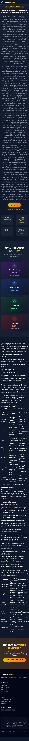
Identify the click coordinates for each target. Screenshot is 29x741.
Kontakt (3, 697)
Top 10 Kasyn (4, 685)
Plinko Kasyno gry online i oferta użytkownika (13, 351)
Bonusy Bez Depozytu (6, 687)
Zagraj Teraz (14, 205)
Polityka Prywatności (6, 701)
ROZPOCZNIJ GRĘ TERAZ (14, 660)
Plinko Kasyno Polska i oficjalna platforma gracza (14, 346)
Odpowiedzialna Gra (6, 699)
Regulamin (3, 703)
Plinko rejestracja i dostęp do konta (10, 345)
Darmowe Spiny (4, 689)
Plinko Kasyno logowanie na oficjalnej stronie (13, 343)
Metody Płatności (5, 691)
